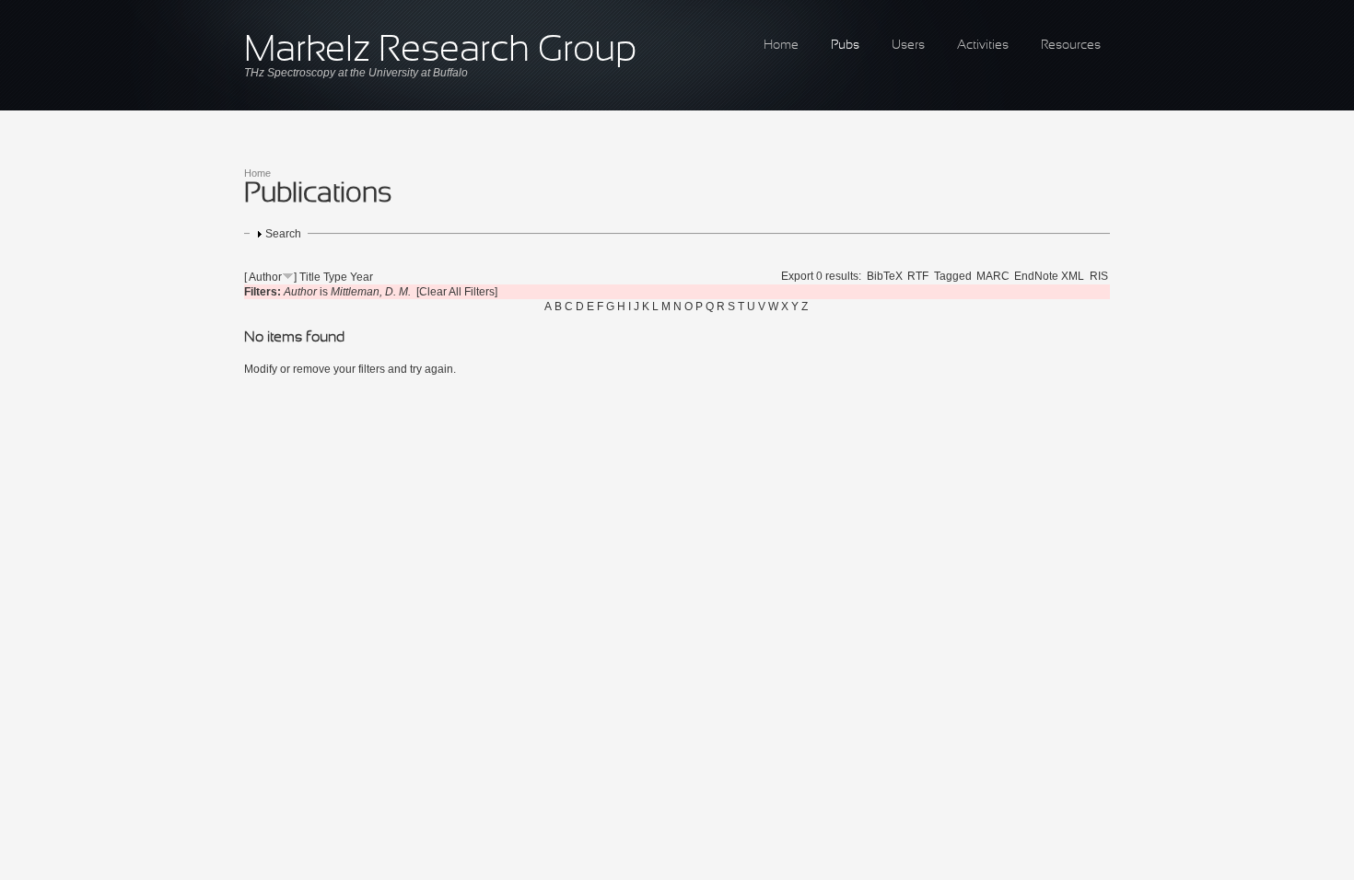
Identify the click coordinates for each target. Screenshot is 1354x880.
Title (310, 277)
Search (283, 233)
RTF (917, 276)
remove (312, 369)
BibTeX (885, 276)
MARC (993, 276)
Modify (260, 369)
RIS (1099, 276)
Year (361, 277)
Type (335, 277)
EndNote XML (1049, 276)
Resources (1071, 46)
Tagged (953, 276)
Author (265, 277)
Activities (983, 46)
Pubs (845, 46)
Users (908, 46)
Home (781, 46)
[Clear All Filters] (456, 291)
